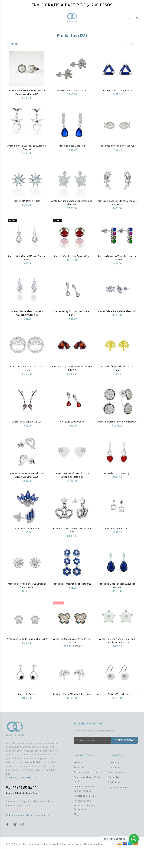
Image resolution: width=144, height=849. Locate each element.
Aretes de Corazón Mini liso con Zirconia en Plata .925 (72, 475)
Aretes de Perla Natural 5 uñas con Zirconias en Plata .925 (117, 641)
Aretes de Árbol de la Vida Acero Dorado (117, 368)
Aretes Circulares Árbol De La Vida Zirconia (27, 368)
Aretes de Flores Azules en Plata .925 (72, 584)
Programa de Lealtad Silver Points (87, 779)
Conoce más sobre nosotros (22, 777)
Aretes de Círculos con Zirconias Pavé (117, 422)
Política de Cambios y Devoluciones (84, 807)
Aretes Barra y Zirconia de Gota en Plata (72, 313)
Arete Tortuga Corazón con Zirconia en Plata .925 (72, 203)
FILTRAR (14, 44)
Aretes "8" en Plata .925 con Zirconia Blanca (27, 258)
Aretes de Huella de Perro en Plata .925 (26, 639)
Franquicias (113, 777)
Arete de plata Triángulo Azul (117, 91)
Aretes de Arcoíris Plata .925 (27, 422)
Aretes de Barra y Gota (72, 422)
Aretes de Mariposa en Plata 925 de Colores (72, 641)
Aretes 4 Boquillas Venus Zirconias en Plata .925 (117, 258)
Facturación (113, 767)
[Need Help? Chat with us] (134, 839)
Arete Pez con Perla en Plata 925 (117, 146)
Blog (76, 814)
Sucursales (79, 767)
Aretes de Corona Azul (27, 529)
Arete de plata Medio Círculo (72, 91)
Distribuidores (114, 782)
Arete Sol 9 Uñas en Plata (27, 201)
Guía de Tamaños (82, 790)
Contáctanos (113, 762)
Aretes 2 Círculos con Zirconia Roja (72, 256)
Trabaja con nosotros (118, 786)
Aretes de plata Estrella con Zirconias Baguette (117, 203)
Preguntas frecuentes (85, 785)
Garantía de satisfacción (86, 772)
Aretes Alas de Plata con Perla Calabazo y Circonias (27, 313)
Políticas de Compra (84, 795)
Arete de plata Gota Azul (72, 146)
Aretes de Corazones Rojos (117, 474)
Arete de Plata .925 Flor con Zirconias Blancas (27, 147)
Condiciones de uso (94, 843)
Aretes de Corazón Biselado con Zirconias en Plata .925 (27, 475)
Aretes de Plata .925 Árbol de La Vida (72, 694)
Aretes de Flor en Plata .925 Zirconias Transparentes (27, 585)
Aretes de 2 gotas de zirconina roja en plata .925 (72, 368)
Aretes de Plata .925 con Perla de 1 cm (117, 694)
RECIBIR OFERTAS (124, 740)
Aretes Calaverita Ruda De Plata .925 (117, 311)
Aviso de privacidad (72, 843)
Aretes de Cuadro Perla (117, 529)
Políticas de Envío (82, 800)
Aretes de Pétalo (27, 694)
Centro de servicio (116, 772)
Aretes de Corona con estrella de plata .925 (72, 530)
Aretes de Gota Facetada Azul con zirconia (117, 585)
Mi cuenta (78, 762)
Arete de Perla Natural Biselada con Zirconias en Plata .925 (26, 92)
